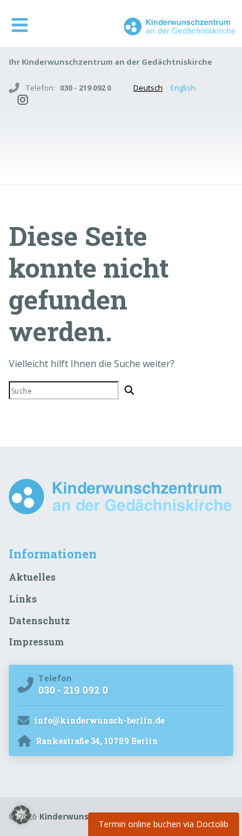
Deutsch (148, 87)
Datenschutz (39, 620)
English (183, 87)
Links (23, 598)
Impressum (36, 641)
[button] (21, 815)
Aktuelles (32, 577)
